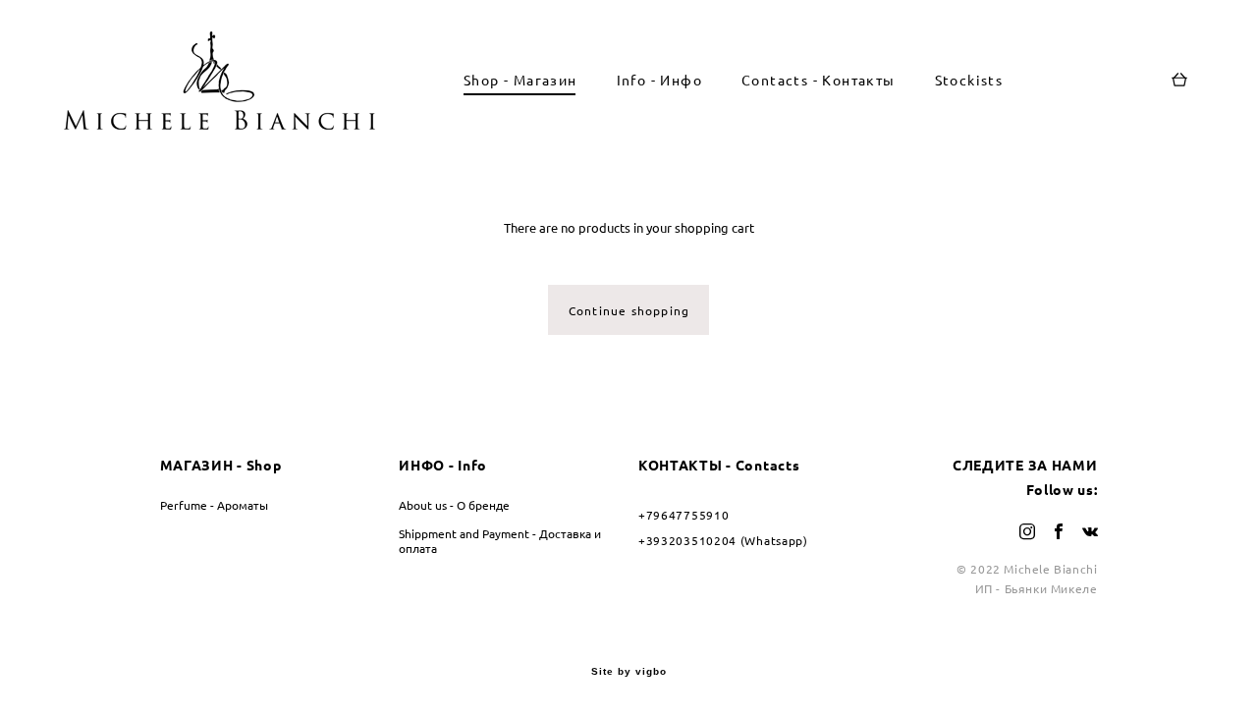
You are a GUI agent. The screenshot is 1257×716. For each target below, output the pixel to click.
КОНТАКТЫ (680, 465)
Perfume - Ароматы (214, 505)
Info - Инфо (659, 80)
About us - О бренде (454, 505)
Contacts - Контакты (818, 80)
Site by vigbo (629, 672)
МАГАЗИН (197, 465)
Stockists (969, 80)
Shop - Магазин (520, 80)
